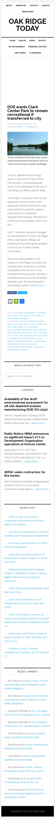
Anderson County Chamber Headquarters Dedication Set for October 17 (26, 652)
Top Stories (35, 316)
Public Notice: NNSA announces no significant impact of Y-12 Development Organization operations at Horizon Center (26, 439)
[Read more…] (37, 285)
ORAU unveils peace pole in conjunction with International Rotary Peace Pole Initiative (24, 521)
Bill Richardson (27, 321)
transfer (37, 347)
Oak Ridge (41, 313)
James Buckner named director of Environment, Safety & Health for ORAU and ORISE (25, 558)
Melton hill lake (29, 333)
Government (30, 313)
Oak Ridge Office (15, 316)
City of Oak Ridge (20, 324)
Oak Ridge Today (27, 24)
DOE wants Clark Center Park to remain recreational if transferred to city (27, 113)
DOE (21, 313)
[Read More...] (38, 423)
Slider (26, 316)
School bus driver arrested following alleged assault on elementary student (24, 793)
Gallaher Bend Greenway (19, 330)
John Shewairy (39, 330)
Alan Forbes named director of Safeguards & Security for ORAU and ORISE (24, 603)
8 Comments (31, 127)
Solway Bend (40, 341)
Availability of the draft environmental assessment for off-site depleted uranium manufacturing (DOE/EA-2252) (26, 404)
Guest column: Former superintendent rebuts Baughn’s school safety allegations (26, 684)
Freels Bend (17, 327)
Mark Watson (13, 333)
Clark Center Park (38, 324)
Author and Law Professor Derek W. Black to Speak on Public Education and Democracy (25, 637)
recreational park (24, 341)
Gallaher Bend (31, 327)
